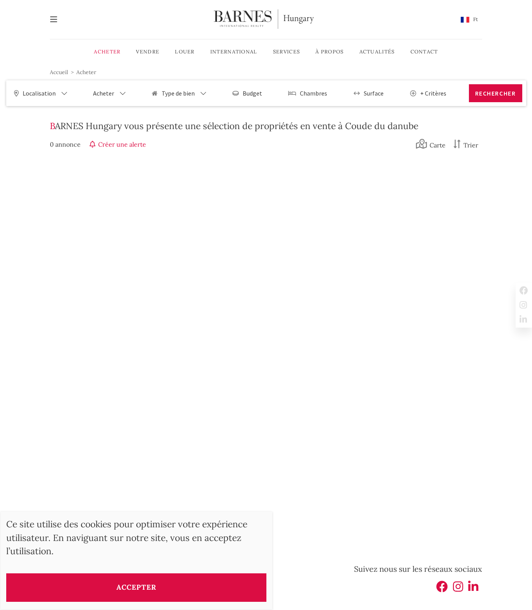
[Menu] (58, 20)
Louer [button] (185, 51)
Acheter (86, 72)
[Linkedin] (473, 588)
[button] (469, 19)
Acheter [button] (107, 51)
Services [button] (286, 51)
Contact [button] (424, 51)
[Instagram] (458, 588)
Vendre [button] (147, 51)
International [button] (233, 51)
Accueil (59, 72)
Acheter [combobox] (103, 93)
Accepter (136, 587)
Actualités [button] (377, 51)
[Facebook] (442, 588)
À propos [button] (329, 51)
